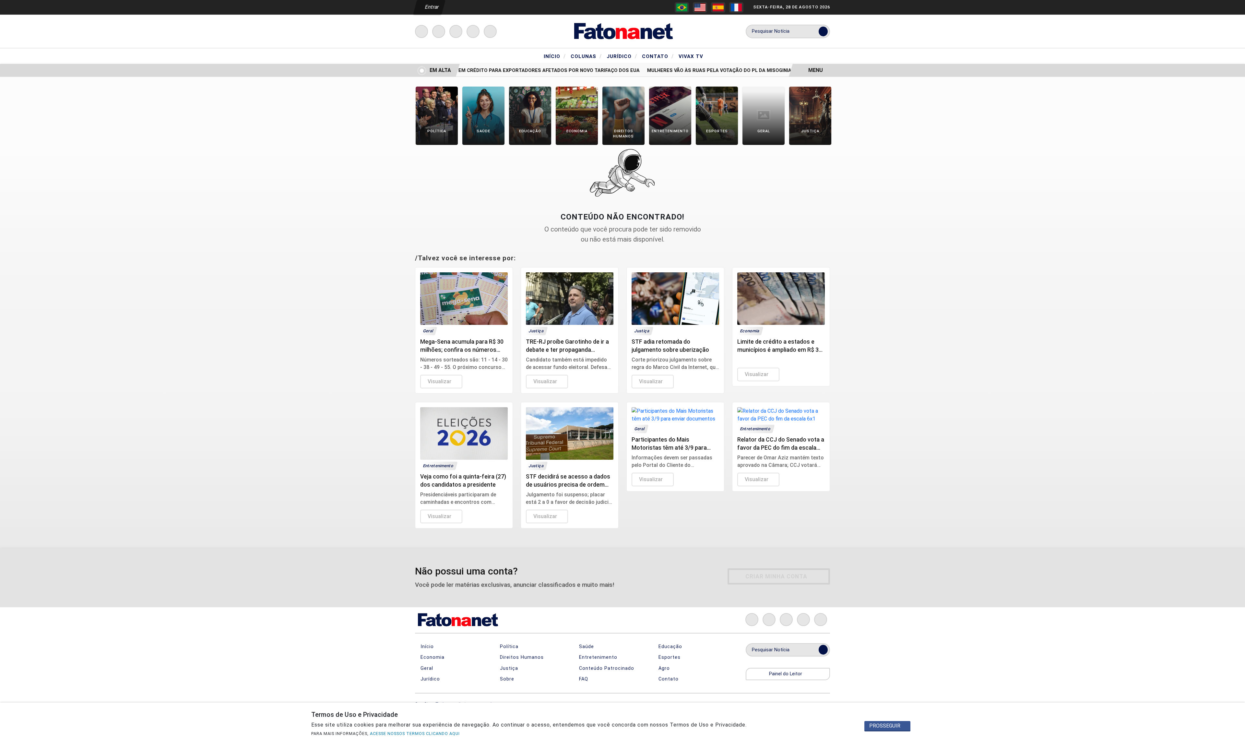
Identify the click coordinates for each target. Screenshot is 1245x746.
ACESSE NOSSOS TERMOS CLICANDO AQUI (415, 733)
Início (555, 56)
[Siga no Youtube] (473, 31)
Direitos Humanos (521, 657)
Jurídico (622, 56)
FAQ (582, 679)
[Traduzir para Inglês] (700, 7)
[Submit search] (823, 31)
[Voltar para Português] (682, 7)
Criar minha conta (776, 576)
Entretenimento (597, 657)
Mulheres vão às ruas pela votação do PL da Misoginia (705, 70)
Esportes (669, 657)
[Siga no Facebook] (421, 31)
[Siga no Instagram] (438, 31)
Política (508, 646)
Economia (432, 657)
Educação (669, 646)
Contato (658, 56)
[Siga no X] (455, 31)
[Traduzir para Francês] (736, 7)
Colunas (586, 56)
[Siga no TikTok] (490, 31)
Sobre (506, 679)
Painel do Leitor (786, 674)
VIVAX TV (691, 56)
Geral (426, 668)
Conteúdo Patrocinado (605, 668)
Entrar (431, 7)
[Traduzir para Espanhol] (718, 7)
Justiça (508, 668)
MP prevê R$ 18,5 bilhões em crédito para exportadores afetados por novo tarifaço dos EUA (503, 70)
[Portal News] (622, 31)
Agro (663, 668)
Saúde (585, 646)
